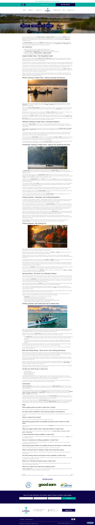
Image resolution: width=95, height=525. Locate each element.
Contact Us (70, 10)
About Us (38, 10)
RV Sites (30, 10)
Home (24, 10)
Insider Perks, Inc (73, 523)
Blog (64, 10)
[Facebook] (22, 5)
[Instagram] (25, 5)
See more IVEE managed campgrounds (47, 1)
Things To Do (56, 10)
